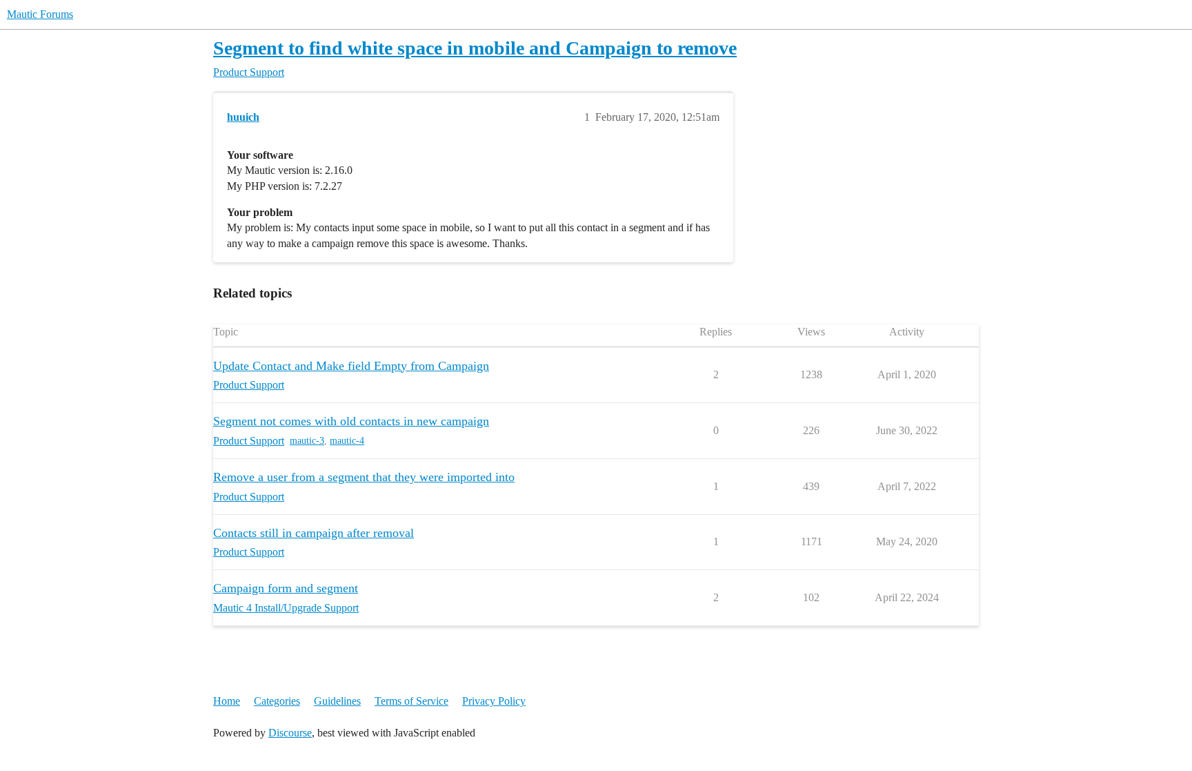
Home (226, 701)
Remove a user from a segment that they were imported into (364, 477)
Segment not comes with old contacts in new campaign (351, 421)
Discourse (290, 733)
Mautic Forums (40, 14)
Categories (277, 701)
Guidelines (337, 701)
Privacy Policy (494, 701)
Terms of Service (411, 701)
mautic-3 (307, 441)
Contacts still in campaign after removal (313, 533)
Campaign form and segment (285, 588)
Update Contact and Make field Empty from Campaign (351, 366)
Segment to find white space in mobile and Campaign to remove (475, 48)
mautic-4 (347, 441)
